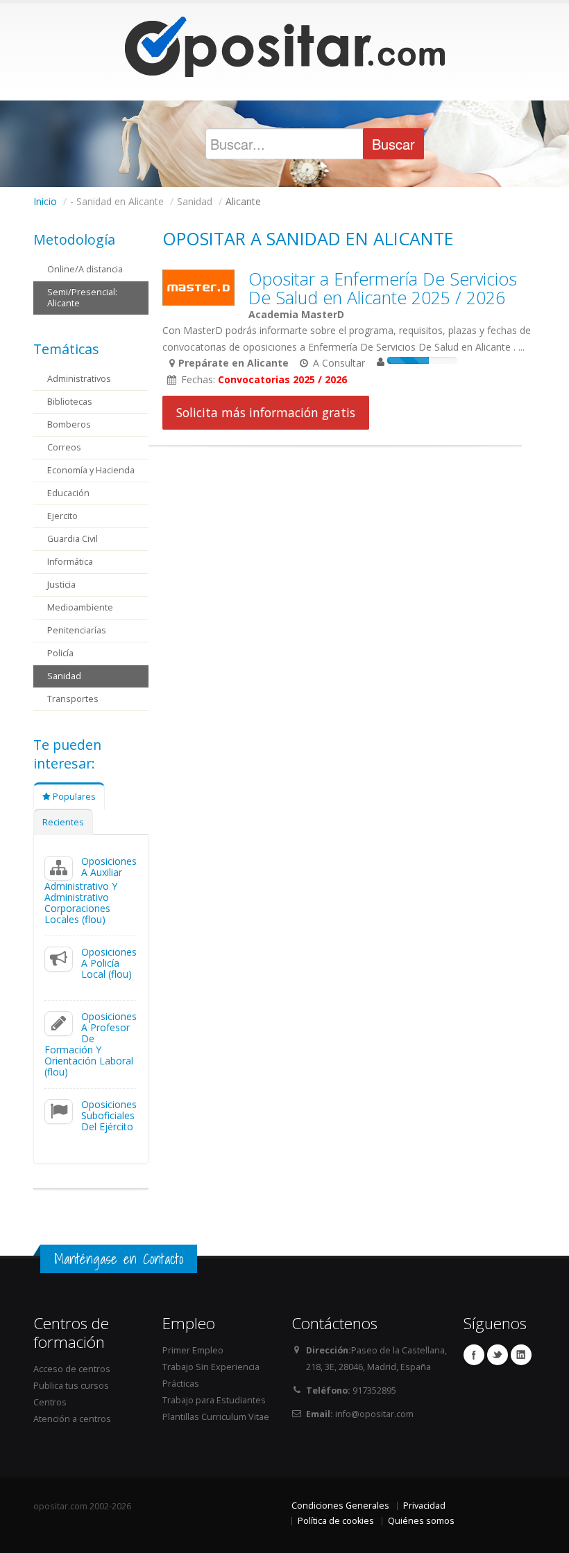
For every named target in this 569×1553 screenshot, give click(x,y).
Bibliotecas (69, 401)
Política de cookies (336, 1521)
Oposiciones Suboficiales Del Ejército (109, 1115)
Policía (60, 653)
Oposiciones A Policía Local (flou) (109, 963)
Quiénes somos (421, 1521)
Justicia (61, 584)
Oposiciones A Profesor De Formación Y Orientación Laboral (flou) (90, 1044)
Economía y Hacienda (91, 470)
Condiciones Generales (340, 1505)
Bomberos (69, 424)
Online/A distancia (85, 269)
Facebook (474, 1354)
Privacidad (424, 1505)
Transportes (73, 699)
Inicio (45, 201)
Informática (70, 562)
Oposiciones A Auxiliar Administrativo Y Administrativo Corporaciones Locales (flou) (90, 890)
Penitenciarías (76, 630)
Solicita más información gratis (265, 412)
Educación (68, 493)
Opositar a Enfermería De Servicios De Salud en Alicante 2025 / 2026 (382, 288)
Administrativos (79, 379)
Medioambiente (80, 607)
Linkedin (521, 1354)
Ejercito (62, 516)
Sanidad (64, 676)
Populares (73, 796)
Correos (64, 447)
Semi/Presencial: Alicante (82, 297)
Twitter (497, 1354)
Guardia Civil (72, 539)
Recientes (63, 822)
